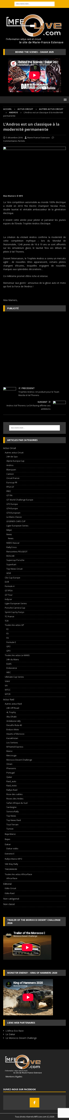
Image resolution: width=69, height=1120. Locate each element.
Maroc (9, 751)
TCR (7, 620)
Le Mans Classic (14, 516)
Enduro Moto (12, 729)
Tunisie (9, 828)
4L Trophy (11, 712)
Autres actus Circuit (51, 109)
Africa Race (11, 878)
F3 (7, 633)
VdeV (7, 681)
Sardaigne (11, 807)
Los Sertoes (12, 742)
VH (6, 685)
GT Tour (9, 594)
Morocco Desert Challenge (19, 759)
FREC (8, 491)
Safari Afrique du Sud (16, 802)
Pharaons (11, 768)
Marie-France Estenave (38, 137)
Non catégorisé (11, 898)
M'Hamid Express (14, 746)
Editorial (7, 883)
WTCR (7, 694)
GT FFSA (9, 590)
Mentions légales (12, 1076)
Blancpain (11, 469)
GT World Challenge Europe (19, 499)
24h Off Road (12, 707)
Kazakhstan (12, 738)
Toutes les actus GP (14, 625)
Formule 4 (9, 586)
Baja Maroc (10, 834)
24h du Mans (12, 659)
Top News (11, 815)
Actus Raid (8, 699)
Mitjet (9, 530)
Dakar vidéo (12, 848)
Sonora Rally (12, 811)
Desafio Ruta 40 (14, 725)
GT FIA (9, 495)
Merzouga (11, 755)
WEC (8, 672)
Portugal (10, 772)
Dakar (8, 844)
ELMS (9, 663)
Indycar (8, 599)
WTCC (7, 689)
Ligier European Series (17, 525)
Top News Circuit (14, 568)
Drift (7, 581)
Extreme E (9, 853)
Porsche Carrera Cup (15, 607)
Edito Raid (9, 893)
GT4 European (13, 512)
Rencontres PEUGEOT (16, 551)
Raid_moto (11, 785)
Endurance (11, 668)
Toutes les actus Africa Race (18, 874)
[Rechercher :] (34, 3)
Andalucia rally (13, 721)
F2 (7, 629)
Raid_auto (11, 781)
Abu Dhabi (11, 716)
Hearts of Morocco (15, 733)
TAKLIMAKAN (11, 869)
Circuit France (12, 478)
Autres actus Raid (13, 703)
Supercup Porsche (15, 560)
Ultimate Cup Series (14, 676)
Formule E (11, 642)
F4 (7, 637)
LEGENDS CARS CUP (16, 521)
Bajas (7, 839)
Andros (9, 465)
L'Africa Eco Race (15, 1030)
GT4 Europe (12, 508)
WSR (8, 573)
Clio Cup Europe (12, 577)
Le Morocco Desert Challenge (21, 1037)
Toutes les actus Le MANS (17, 655)
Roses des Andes (14, 798)
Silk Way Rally (11, 864)
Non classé (9, 904)
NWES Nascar (13, 542)
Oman (9, 764)
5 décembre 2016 (14, 137)
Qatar (9, 777)
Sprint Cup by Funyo (14, 612)
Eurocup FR (11, 482)
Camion (10, 473)
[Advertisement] (34, 349)
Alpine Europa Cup (15, 460)
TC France (9, 616)
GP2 (8, 646)
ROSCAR (10, 555)
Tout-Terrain (12, 824)
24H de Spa (11, 456)
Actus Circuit (25, 109)
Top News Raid (13, 820)
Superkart (11, 564)
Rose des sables (14, 794)
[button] (64, 99)
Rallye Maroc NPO (13, 858)
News (9, 534)
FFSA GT (10, 486)
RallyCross (11, 547)
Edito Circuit (10, 888)
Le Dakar (10, 1034)
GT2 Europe (12, 504)
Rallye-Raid (11, 789)
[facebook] (34, 1102)
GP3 (8, 650)
